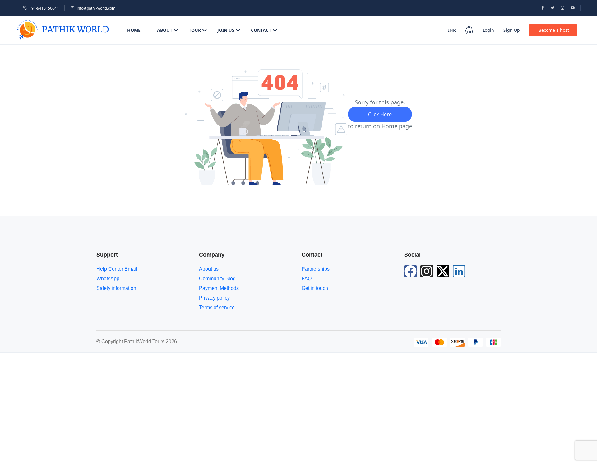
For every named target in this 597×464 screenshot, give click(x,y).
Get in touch (315, 288)
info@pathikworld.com (96, 8)
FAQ (307, 278)
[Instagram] (426, 271)
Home (134, 30)
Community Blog (217, 278)
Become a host (554, 30)
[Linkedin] (459, 271)
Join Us (225, 30)
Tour (195, 30)
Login (488, 30)
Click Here (380, 114)
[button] (469, 30)
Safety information (116, 288)
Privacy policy (214, 298)
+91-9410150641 (44, 8)
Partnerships (316, 269)
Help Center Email (116, 269)
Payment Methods (219, 288)
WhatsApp (107, 278)
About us (209, 269)
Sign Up (511, 30)
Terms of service (217, 307)
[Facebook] (410, 271)
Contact (261, 30)
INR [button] (452, 30)
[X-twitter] (443, 271)
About (164, 30)
